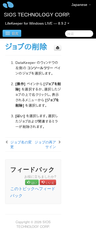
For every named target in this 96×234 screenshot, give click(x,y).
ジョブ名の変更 (21, 144)
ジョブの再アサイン (45, 144)
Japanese (79, 5)
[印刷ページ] (57, 48)
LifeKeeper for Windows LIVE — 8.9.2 (36, 23)
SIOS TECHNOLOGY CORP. (37, 14)
